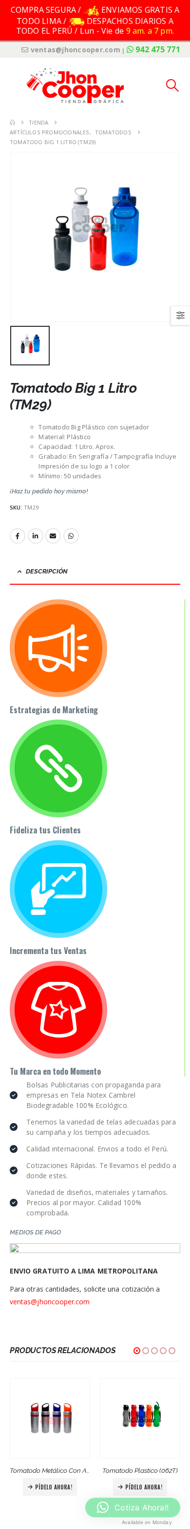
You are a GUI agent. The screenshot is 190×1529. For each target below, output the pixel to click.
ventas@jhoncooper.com (50, 1301)
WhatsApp (71, 536)
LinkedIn (35, 536)
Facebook (17, 536)
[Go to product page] (50, 1418)
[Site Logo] (75, 85)
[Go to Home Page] (12, 122)
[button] (17, 85)
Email (53, 536)
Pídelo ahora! (53, 1487)
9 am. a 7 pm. (150, 30)
